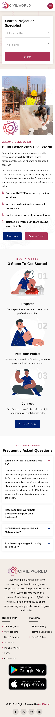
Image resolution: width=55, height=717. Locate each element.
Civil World (44, 704)
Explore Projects (27, 424)
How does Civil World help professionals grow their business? (20, 514)
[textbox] (27, 33)
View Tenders (11, 631)
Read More (12, 236)
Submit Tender (11, 637)
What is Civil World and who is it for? (23, 462)
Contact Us (10, 658)
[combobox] (27, 33)
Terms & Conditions (42, 631)
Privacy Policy (39, 626)
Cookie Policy (39, 637)
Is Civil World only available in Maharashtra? (22, 530)
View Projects (11, 626)
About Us (9, 642)
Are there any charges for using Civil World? (23, 545)
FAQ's (7, 653)
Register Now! (36, 236)
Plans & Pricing (12, 647)
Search (27, 56)
